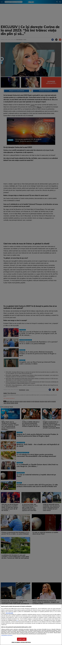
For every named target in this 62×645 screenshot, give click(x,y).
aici (17, 620)
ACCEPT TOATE (21, 639)
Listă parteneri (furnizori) (6, 635)
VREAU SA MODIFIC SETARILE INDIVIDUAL (21, 642)
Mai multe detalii (9, 613)
